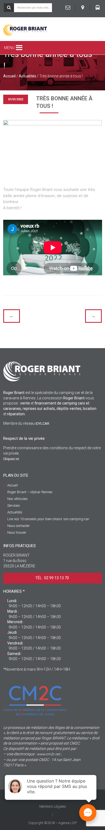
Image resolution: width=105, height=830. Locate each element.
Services (13, 505)
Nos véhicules (17, 499)
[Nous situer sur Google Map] (82, 7)
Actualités (27, 76)
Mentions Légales (52, 806)
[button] (9, 47)
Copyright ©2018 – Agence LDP (52, 823)
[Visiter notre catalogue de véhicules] (97, 7)
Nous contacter (18, 526)
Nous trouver (16, 532)
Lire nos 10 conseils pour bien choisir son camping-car (48, 519)
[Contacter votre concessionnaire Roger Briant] (68, 7)
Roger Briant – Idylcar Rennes (29, 492)
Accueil (9, 76)
